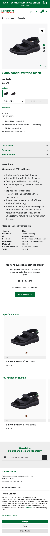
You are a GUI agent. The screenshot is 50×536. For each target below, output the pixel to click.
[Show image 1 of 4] (44, 45)
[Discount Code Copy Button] (44, 2)
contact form (15, 488)
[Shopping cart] (46, 11)
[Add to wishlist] (42, 31)
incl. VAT (5, 83)
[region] (25, 46)
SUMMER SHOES (18, 3)
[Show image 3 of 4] (44, 51)
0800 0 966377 (25, 281)
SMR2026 (37, 3)
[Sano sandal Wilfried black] (25, 46)
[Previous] (40, 66)
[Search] (36, 11)
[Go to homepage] (7, 11)
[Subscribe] (44, 457)
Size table (6, 108)
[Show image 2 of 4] (44, 48)
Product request (25, 295)
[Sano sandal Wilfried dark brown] (13, 93)
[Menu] (31, 11)
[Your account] (41, 11)
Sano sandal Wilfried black (21, 361)
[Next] (45, 66)
